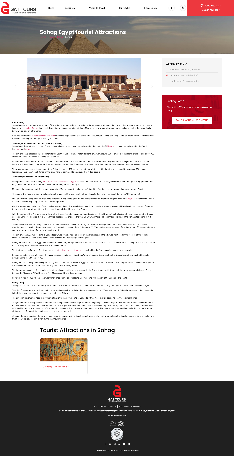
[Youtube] (124, 444)
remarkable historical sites (43, 135)
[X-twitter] (110, 444)
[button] (15, 86)
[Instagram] (115, 444)
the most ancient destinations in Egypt (59, 181)
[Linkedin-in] (119, 444)
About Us (70, 7)
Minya (109, 146)
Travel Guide (150, 7)
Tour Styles (124, 7)
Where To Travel (97, 7)
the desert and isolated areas (71, 250)
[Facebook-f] (105, 444)
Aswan (28, 149)
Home (51, 7)
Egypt (51, 37)
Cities (60, 37)
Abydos (131, 198)
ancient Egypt (31, 128)
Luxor (18, 149)
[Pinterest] (129, 444)
